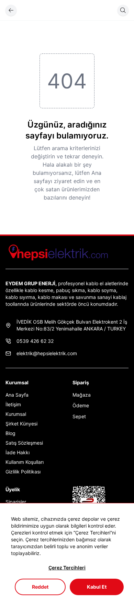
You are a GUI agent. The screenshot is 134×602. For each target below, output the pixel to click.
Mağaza (81, 395)
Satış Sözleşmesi (24, 443)
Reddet (40, 587)
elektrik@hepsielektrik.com (46, 353)
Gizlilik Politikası (23, 471)
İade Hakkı (17, 452)
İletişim (13, 404)
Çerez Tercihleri (67, 567)
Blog (10, 433)
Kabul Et (97, 587)
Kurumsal (15, 414)
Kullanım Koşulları (24, 462)
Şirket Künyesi (21, 423)
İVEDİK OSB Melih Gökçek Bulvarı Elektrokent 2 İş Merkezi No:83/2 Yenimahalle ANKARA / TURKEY (71, 325)
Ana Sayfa (17, 395)
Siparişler (15, 502)
